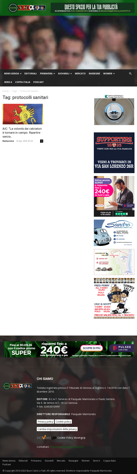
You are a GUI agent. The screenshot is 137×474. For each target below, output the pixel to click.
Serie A (8, 82)
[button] (130, 73)
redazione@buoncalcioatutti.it (67, 446)
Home (5, 91)
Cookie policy (63, 421)
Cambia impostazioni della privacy (57, 429)
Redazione (8, 141)
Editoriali (30, 73)
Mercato (80, 73)
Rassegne (94, 73)
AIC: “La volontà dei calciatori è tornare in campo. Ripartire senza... (22, 132)
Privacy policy (45, 421)
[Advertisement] (68, 43)
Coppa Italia (22, 82)
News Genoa (11, 73)
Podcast (38, 82)
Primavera (46, 73)
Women (107, 73)
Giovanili (63, 73)
